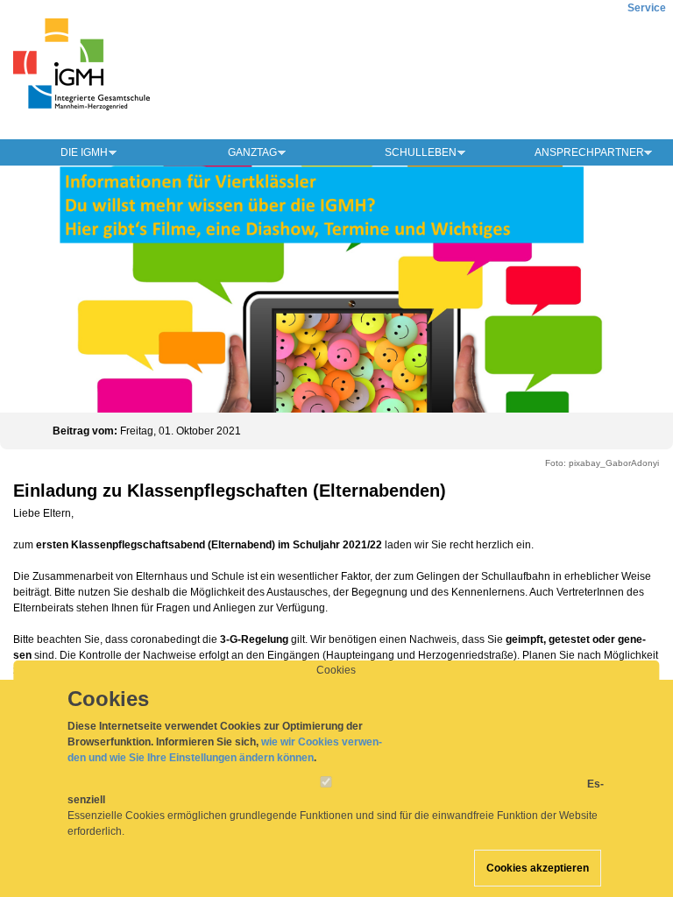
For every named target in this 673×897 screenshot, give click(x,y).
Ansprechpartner (589, 152)
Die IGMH (84, 152)
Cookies (336, 670)
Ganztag (252, 152)
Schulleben (421, 152)
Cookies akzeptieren (537, 868)
